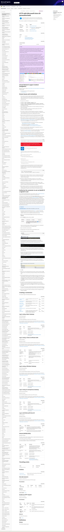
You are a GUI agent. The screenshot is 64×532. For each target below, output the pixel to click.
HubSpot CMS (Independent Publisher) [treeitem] (5, 16)
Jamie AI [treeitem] (3, 158)
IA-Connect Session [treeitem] (4, 58)
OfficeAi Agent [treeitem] (4, 525)
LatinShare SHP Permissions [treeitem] (5, 205)
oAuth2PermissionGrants (40, 193)
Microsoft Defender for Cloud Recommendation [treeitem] (5, 339)
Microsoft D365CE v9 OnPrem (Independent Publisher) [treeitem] (5, 331)
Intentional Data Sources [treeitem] (5, 141)
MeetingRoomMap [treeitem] (4, 308)
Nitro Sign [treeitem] (3, 489)
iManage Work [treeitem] (4, 91)
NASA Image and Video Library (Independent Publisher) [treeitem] (6, 448)
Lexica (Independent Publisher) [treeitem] (6, 232)
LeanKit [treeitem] (3, 215)
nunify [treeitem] (3, 506)
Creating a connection (56, 16)
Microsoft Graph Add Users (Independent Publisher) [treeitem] (5, 355)
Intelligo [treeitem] (3, 138)
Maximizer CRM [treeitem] (4, 296)
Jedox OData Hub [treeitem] (4, 162)
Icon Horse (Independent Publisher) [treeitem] (5, 76)
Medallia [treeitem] (3, 301)
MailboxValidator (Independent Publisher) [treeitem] (6, 271)
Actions (54, 18)
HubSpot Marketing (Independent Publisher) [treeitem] (6, 32)
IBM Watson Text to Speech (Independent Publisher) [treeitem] (5, 69)
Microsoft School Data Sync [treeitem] (5, 369)
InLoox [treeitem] (3, 124)
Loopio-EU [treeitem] (3, 255)
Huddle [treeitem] (3, 38)
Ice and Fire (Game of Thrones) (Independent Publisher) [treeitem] (6, 74)
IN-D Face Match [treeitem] (4, 102)
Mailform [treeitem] (3, 274)
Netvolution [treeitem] (3, 466)
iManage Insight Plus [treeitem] (4, 88)
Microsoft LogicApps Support (28, 37)
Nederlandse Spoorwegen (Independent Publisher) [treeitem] (5, 461)
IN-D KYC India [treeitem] (4, 106)
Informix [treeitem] (3, 116)
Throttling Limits (55, 17)
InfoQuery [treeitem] (3, 115)
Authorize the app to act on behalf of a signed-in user (28, 135)
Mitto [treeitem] (2, 395)
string (22, 517)
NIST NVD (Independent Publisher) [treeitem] (6, 485)
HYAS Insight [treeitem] (3, 50)
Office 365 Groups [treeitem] (4, 518)
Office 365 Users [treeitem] (4, 522)
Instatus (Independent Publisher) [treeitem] (6, 133)
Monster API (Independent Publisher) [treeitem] (5, 414)
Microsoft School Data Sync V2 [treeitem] (6, 370)
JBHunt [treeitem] (3, 161)
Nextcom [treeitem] (3, 475)
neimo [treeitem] (3, 462)
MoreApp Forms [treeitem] (4, 417)
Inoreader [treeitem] (3, 125)
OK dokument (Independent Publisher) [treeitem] (5, 527)
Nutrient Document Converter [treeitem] (5, 513)
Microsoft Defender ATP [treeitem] (5, 335)
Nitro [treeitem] (2, 486)
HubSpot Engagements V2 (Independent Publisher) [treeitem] (5, 28)
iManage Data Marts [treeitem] (4, 87)
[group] (33, 141)
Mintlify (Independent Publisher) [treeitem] (6, 389)
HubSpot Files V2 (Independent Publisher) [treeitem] (6, 30)
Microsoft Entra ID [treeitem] (4, 344)
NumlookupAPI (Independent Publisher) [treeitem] (5, 505)
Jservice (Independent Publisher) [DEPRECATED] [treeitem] (6, 172)
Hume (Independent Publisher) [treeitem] (6, 46)
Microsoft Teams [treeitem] (4, 376)
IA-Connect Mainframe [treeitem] (5, 55)
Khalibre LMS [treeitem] (3, 183)
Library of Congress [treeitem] (4, 235)
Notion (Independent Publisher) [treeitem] (6, 497)
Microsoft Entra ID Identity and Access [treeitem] (6, 348)
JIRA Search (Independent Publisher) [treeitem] (5, 167)
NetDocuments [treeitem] (4, 465)
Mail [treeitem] (2, 269)
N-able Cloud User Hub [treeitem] (5, 441)
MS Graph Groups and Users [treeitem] (5, 426)
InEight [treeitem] (3, 110)
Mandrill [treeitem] (3, 282)
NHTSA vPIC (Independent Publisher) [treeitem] (5, 478)
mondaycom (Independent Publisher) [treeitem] (5, 410)
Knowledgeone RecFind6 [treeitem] (5, 187)
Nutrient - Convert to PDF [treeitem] (5, 507)
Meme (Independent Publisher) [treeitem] (6, 311)
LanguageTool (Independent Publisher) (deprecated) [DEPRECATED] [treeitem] (5, 197)
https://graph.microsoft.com (25, 119)
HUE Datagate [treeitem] (4, 42)
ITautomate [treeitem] (3, 154)
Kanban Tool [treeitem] (3, 179)
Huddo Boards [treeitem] (4, 41)
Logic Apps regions (32, 27)
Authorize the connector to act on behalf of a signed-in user (57, 15)
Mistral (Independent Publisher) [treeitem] (6, 393)
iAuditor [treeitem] (3, 63)
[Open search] (60, 6)
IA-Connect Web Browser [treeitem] (5, 62)
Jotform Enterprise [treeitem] (4, 170)
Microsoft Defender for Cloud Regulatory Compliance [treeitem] (5, 341)
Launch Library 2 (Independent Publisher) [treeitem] (6, 207)
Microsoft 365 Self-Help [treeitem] (5, 325)
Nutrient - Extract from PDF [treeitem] (5, 509)
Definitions (54, 19)
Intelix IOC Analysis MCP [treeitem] (5, 137)
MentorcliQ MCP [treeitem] (4, 315)
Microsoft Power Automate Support (29, 38)
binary (25, 492)
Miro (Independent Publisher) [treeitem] (5, 392)
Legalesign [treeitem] (3, 224)
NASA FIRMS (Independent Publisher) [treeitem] (5, 446)
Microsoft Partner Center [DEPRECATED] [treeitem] (5, 366)
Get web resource (22, 473)
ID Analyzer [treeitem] (3, 77)
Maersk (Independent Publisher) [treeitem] (6, 268)
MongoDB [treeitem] (3, 412)
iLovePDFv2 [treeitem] (3, 83)
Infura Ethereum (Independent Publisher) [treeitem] (6, 121)
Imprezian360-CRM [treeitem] (4, 99)
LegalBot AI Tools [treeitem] (4, 223)
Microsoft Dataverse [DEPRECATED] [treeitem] (6, 334)
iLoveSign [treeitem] (3, 84)
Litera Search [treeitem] (3, 247)
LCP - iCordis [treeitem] (3, 211)
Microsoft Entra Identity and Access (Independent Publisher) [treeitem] (6, 352)
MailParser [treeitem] (3, 278)
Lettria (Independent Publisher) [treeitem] (6, 228)
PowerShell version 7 (23, 208)
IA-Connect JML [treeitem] (4, 54)
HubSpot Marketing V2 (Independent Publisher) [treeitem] (5, 34)
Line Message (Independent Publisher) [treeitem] (5, 240)
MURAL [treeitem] (3, 433)
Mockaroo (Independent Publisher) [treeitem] (6, 403)
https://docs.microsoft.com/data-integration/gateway (34, 334)
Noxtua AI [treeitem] (3, 498)
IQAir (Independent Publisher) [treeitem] (6, 151)
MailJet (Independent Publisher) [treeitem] (6, 277)
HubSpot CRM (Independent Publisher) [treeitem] (5, 23)
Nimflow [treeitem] (3, 482)
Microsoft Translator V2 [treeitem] (5, 382)
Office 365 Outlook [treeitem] (4, 521)
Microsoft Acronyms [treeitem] (4, 326)
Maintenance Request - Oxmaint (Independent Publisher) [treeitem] (6, 280)
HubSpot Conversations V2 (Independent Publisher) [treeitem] (5, 21)
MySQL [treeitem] (3, 437)
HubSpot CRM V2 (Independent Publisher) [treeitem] (6, 25)
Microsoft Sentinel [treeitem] (4, 373)
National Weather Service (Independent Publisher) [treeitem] (5, 453)
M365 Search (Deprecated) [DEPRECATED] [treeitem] (5, 266)
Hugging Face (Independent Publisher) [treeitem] (5, 44)
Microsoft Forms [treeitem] (4, 353)
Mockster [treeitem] (3, 404)
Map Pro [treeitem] (3, 283)
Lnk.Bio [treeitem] (3, 251)
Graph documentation (35, 197)
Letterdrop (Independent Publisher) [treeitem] (6, 227)
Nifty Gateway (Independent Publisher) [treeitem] (5, 481)
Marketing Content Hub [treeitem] (5, 288)
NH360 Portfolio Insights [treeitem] (5, 476)
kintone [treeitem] (3, 184)
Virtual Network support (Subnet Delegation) (57, 12)
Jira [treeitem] (2, 165)
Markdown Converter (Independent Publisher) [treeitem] (6, 287)
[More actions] (44, 11)
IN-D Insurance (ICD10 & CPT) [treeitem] (5, 103)
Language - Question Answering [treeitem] (6, 195)
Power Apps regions (32, 29)
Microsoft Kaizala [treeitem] (4, 359)
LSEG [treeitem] (2, 259)
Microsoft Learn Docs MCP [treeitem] (5, 363)
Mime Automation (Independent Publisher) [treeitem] (6, 386)
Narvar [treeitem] (3, 444)
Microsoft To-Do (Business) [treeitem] (5, 379)
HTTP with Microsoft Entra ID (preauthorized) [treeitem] (6, 14)
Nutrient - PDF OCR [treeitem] (4, 510)
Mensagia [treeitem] (3, 312)
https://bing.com (32, 119)
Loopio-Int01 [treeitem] (3, 256)
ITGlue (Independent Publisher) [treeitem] (6, 155)
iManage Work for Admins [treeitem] (5, 92)
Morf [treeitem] (2, 418)
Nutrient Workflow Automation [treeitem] (6, 514)
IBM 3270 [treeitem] (3, 65)
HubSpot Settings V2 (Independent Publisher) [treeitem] (6, 37)
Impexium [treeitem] (3, 96)
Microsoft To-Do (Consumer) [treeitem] (5, 381)
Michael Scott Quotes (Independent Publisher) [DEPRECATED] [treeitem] (6, 321)
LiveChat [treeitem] (3, 248)
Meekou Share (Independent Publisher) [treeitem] (5, 307)
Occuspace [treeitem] (3, 517)
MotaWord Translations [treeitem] (5, 422)
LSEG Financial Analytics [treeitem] (5, 260)
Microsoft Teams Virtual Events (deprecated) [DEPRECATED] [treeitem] (6, 378)
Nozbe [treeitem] (3, 500)
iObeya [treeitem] (3, 145)
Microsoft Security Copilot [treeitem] (5, 372)
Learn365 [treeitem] (3, 218)
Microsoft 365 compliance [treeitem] (5, 322)
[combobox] (6, 11)
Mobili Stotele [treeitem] (3, 399)
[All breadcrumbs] (20, 11)
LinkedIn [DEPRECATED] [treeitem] (5, 243)
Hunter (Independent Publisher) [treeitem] (6, 47)
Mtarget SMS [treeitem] (3, 430)
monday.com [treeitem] (3, 408)
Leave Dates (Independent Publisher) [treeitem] (5, 221)
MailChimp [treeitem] (3, 273)
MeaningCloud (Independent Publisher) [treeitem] (5, 299)
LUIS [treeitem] (2, 263)
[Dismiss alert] (62, 1)
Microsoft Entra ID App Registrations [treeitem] (5, 346)
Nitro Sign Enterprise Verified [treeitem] (5, 490)
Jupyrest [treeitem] (3, 175)
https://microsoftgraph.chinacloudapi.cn (35, 125)
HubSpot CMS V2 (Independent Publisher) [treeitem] (6, 19)
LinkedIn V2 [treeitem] (3, 244)
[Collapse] (11, 10)
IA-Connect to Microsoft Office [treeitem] (6, 59)
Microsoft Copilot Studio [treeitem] (5, 329)
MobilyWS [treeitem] (3, 400)
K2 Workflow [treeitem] (3, 176)
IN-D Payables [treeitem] (4, 107)
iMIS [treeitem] (2, 95)
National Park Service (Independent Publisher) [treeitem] (6, 450)
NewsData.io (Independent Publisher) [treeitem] (5, 472)
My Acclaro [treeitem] (3, 434)
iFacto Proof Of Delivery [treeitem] (5, 80)
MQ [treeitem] (2, 425)
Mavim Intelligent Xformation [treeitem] (5, 293)
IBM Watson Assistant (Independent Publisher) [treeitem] (5, 67)
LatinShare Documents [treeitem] (5, 202)
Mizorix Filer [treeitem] (3, 396)
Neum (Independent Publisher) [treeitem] (6, 468)
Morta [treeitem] (3, 421)
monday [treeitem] (3, 407)
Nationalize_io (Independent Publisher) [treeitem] (5, 455)
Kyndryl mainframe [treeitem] (4, 192)
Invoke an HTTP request (22, 474)
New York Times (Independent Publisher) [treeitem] (6, 470)
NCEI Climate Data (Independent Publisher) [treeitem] (6, 459)
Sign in (62, 6)
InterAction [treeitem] (3, 142)
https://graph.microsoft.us (34, 124)
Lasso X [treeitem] (3, 201)
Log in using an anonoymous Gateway (21, 306)
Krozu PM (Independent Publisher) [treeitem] (6, 191)
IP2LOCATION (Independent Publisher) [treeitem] (5, 147)
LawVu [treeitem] (3, 210)
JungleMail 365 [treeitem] (4, 173)
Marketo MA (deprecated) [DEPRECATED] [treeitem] (5, 290)
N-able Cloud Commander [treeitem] (5, 440)
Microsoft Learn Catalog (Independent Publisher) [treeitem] (5, 361)
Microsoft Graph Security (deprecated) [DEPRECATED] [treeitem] (5, 358)
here (34, 210)
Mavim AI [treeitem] (3, 292)
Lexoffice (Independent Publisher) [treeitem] (6, 234)
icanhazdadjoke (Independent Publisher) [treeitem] (6, 71)
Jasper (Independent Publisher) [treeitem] (6, 159)
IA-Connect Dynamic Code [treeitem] (5, 51)
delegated (35, 58)
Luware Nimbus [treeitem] (4, 264)
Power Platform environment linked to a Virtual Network (36, 88)
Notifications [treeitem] (3, 494)
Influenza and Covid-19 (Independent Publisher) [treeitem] (5, 112)
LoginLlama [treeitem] (3, 252)
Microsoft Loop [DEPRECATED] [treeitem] (5, 364)
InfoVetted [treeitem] (3, 119)
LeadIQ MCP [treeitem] (3, 214)
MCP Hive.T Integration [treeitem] (5, 297)
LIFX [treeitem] (2, 238)
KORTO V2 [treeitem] (3, 188)
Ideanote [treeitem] (3, 79)
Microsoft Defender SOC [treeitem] (5, 342)
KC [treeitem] (2, 180)
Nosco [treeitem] (3, 493)
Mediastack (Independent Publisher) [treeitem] (5, 303)
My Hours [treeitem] (3, 436)
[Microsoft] (1, 6)
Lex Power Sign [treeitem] (4, 231)
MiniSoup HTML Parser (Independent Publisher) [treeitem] (5, 388)
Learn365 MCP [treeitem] (4, 219)
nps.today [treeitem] (3, 501)
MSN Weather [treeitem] (4, 429)
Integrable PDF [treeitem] (4, 134)
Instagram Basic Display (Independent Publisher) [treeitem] (5, 130)
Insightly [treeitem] (3, 128)
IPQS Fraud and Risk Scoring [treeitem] (5, 150)
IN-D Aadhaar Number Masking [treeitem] (6, 100)
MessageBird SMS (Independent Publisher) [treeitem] (6, 317)
